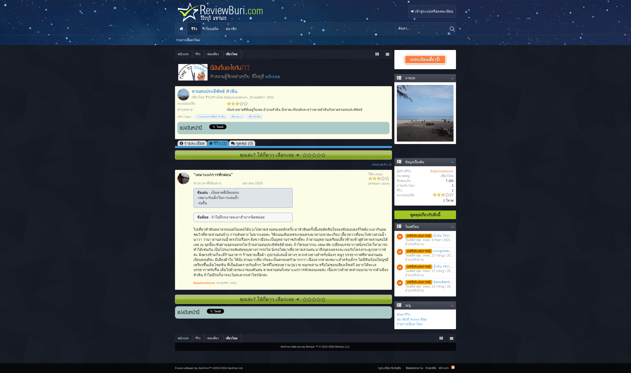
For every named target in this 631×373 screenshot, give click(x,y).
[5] (323, 155)
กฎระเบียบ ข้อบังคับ (389, 368)
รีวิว (194, 29)
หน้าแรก (181, 29)
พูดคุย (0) (244, 143)
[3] (314, 155)
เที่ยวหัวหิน (254, 116)
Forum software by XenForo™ (209, 368)
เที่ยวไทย (198, 97)
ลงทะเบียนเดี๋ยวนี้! (425, 59)
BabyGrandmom (235, 97)
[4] (318, 155)
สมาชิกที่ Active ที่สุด (411, 319)
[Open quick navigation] (377, 54)
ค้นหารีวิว (403, 314)
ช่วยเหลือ (430, 368)
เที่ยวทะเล (237, 116)
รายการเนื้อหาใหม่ (410, 324)
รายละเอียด (194, 143)
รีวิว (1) (220, 143)
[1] (304, 155)
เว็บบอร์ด (211, 29)
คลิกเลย (272, 76)
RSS (453, 367)
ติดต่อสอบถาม (414, 368)
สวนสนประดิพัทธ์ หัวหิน (211, 116)
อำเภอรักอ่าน (414, 244)
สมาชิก (231, 29)
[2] (309, 155)
